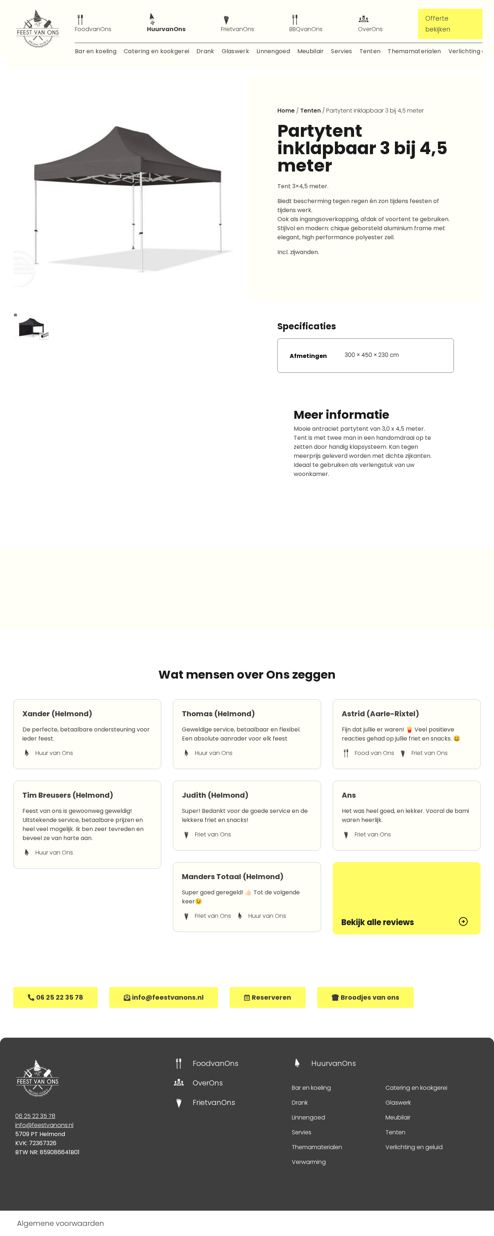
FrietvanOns (237, 29)
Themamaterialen (414, 51)
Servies (341, 51)
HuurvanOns (166, 29)
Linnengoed (273, 51)
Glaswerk (235, 51)
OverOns (370, 29)
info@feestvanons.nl (44, 1125)
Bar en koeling (95, 51)
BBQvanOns (306, 29)
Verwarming (309, 1162)
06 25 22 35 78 (35, 1116)
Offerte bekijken (437, 24)
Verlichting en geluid (414, 1147)
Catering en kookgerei (156, 51)
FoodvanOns (93, 29)
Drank (205, 51)
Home (286, 110)
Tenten (370, 51)
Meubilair (310, 51)
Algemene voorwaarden (60, 1223)
